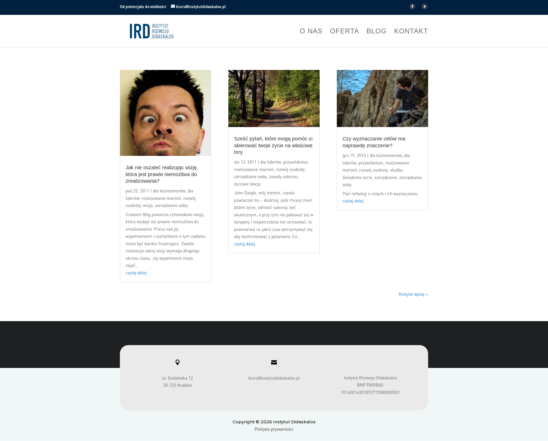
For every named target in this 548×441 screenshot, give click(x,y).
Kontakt (411, 32)
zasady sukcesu (283, 176)
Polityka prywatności (274, 429)
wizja (148, 205)
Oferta (344, 32)
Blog (376, 32)
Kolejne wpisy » (413, 294)
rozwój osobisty (290, 169)
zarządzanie (385, 177)
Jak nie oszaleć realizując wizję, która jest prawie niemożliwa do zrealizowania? (162, 174)
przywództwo (295, 162)
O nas (311, 32)
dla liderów (270, 162)
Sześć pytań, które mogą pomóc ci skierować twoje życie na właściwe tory (273, 145)
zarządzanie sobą (171, 205)
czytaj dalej (136, 272)
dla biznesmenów (169, 191)
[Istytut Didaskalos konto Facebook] (412, 8)
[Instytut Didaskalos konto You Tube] (424, 8)
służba (396, 170)
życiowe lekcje (247, 184)
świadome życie (357, 177)
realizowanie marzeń (161, 198)
